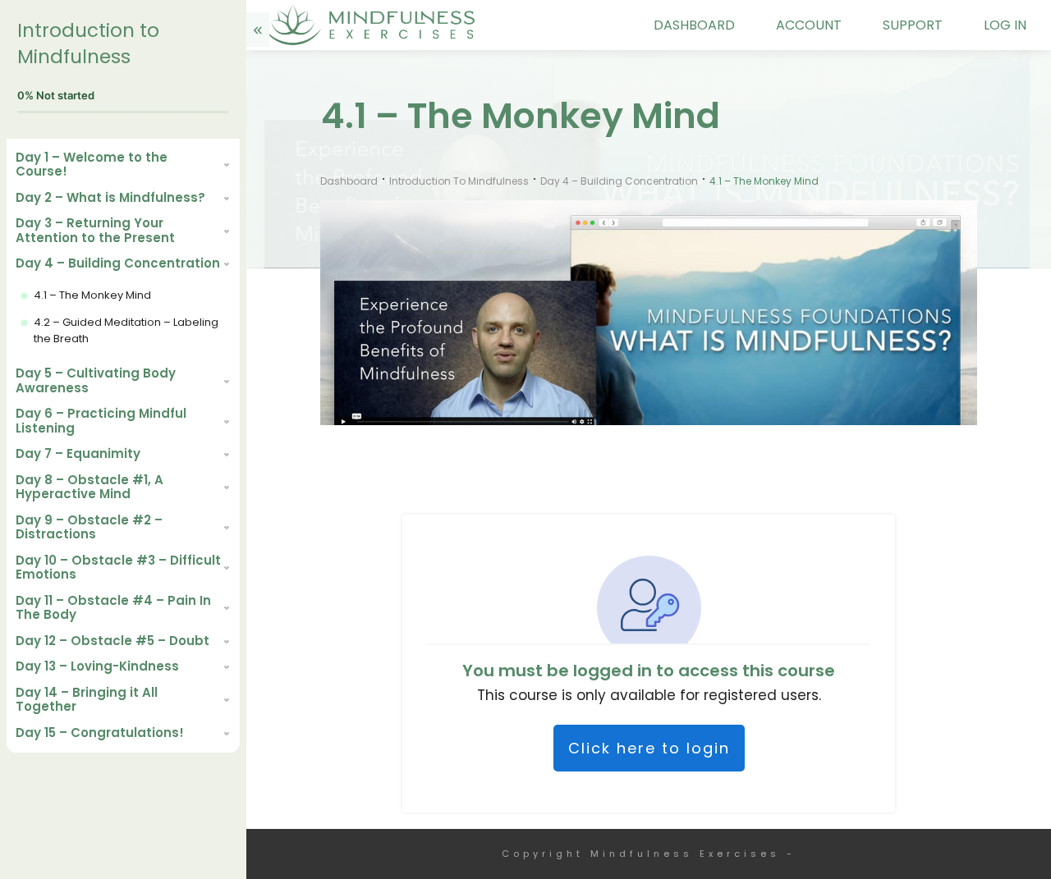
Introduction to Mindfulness (88, 43)
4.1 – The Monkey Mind (92, 295)
